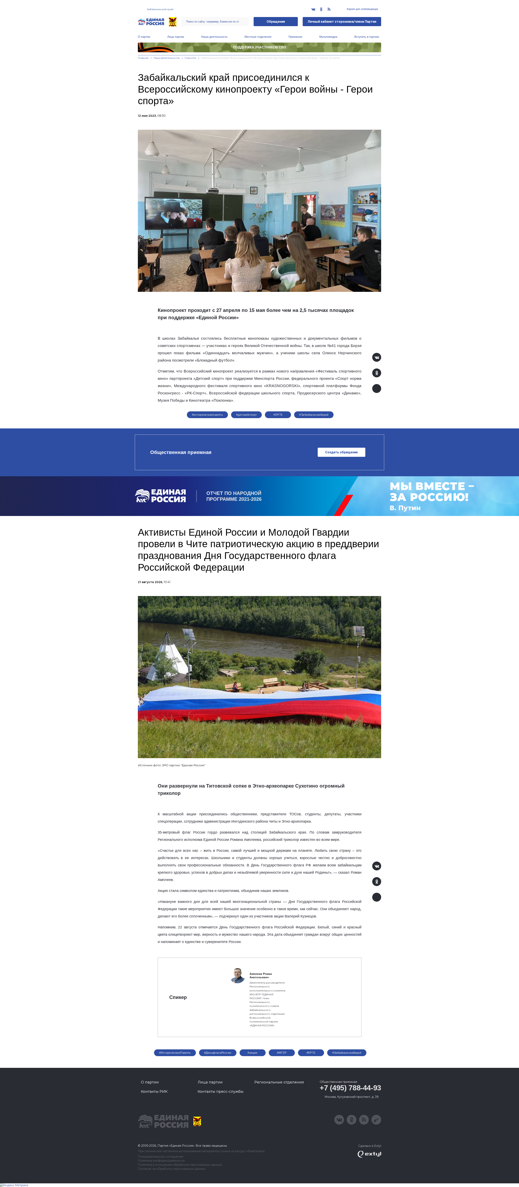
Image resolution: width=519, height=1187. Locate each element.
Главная (143, 57)
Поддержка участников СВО (259, 47)
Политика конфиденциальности (161, 1160)
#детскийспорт (246, 414)
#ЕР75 (277, 414)
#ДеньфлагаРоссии (217, 1052)
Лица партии (175, 36)
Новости (190, 57)
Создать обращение (341, 452)
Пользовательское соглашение (160, 1156)
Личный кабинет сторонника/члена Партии (342, 22)
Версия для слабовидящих (362, 9)
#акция (252, 1052)
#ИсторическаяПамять (175, 1052)
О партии (144, 36)
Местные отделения (257, 36)
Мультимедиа (328, 36)
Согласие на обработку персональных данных (171, 1169)
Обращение (276, 22)
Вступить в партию (366, 36)
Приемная (295, 36)
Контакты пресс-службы (220, 1091)
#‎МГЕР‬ (282, 1052)
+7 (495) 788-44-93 (350, 1088)
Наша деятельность (214, 36)
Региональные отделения (279, 1082)
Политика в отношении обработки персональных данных (180, 1165)
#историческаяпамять (207, 414)
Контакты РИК (154, 1091)
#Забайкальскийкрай (313, 414)
